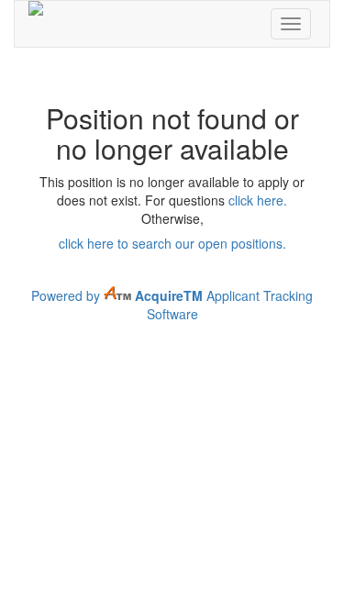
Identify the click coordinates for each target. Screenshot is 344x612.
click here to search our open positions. (172, 243)
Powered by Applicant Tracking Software (172, 304)
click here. (257, 200)
